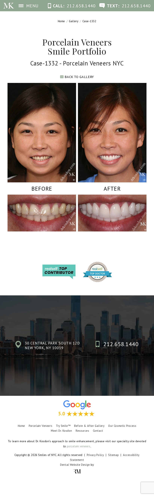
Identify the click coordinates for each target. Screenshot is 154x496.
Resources (82, 430)
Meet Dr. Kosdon (61, 430)
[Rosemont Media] (77, 471)
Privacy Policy (95, 455)
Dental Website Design (75, 464)
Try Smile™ (63, 426)
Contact (98, 430)
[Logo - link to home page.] (8, 5)
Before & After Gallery (89, 426)
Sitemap (113, 455)
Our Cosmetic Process (122, 426)
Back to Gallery (79, 77)
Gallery (73, 21)
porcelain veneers (78, 446)
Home (61, 21)
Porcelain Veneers (40, 426)
